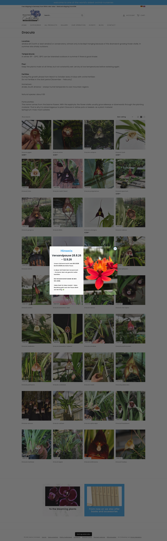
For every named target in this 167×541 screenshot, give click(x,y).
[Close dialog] (115, 248)
